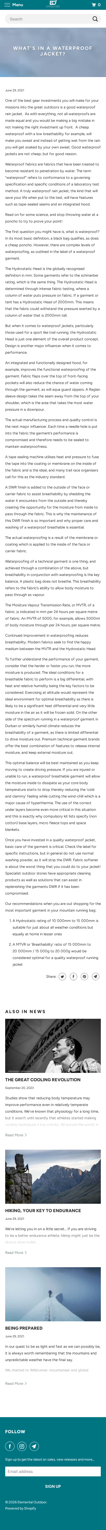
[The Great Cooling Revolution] (53, 1046)
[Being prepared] (53, 1294)
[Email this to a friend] (95, 976)
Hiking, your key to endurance (43, 1210)
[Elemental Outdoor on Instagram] (23, 1446)
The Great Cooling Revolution (43, 1079)
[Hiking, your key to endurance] (53, 1177)
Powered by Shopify (20, 1508)
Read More (14, 1135)
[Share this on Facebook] (73, 976)
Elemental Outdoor (32, 1502)
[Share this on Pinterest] (84, 976)
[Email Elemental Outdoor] (35, 1446)
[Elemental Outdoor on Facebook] (11, 1446)
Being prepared (24, 1328)
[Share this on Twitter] (61, 976)
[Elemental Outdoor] (53, 5)
